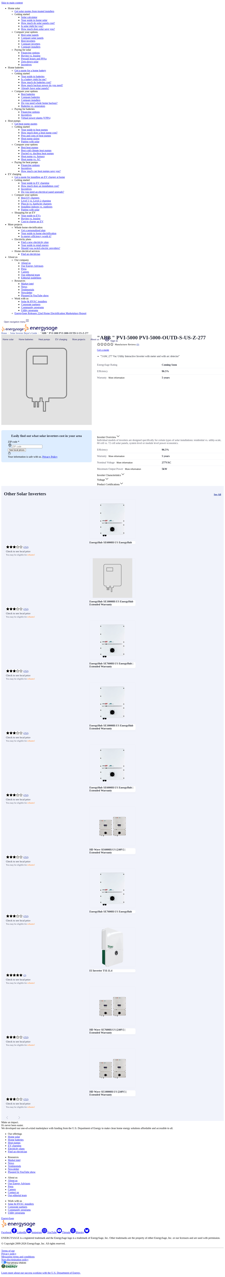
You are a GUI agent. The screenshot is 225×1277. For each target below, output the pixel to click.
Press (24, 268)
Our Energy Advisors (32, 266)
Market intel (27, 283)
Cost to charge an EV (32, 221)
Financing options (30, 52)
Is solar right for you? (32, 26)
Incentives (26, 64)
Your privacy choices (16, 1263)
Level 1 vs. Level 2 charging (36, 200)
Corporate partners (30, 304)
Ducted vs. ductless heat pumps (37, 153)
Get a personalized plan (33, 230)
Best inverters (28, 40)
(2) (24, 975)
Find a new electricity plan (35, 242)
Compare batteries (30, 97)
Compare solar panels (32, 38)
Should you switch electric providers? (40, 248)
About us (26, 263)
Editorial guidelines (31, 277)
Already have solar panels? (35, 88)
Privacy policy (8, 1253)
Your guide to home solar (34, 20)
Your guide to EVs (31, 215)
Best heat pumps (29, 147)
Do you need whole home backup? (39, 103)
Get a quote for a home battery (30, 70)
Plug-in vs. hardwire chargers (36, 203)
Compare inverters (30, 43)
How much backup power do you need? (42, 85)
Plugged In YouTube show (35, 295)
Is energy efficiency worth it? (36, 236)
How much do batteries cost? (36, 82)
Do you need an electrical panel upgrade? (42, 191)
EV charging (61, 339)
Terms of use (8, 1250)
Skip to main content (12, 2)
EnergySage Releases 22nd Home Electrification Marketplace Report (50, 313)
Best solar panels (30, 35)
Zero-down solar (29, 61)
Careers (25, 271)
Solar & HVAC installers (34, 301)
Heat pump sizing (30, 138)
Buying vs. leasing (30, 55)
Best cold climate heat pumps (36, 150)
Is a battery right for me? (33, 79)
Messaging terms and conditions (18, 1256)
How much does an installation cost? (40, 186)
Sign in (114, 340)
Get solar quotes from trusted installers (34, 11)
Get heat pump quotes (25, 123)
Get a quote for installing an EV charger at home (39, 177)
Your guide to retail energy (35, 245)
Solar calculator (29, 17)
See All (217, 494)
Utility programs (29, 310)
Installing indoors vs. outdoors (36, 206)
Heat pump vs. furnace (33, 156)
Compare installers (30, 46)
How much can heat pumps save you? (41, 171)
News (24, 286)
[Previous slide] (7, 1117)
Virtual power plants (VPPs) (35, 117)
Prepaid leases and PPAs (34, 58)
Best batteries (28, 94)
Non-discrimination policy (14, 1259)
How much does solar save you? (38, 29)
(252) (25, 547)
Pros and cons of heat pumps (36, 135)
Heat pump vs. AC (31, 159)
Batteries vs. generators (33, 106)
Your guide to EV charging (35, 183)
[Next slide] (19, 1117)
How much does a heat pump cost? (39, 132)
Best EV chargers (30, 197)
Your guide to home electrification (38, 233)
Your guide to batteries (32, 76)
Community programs (32, 307)
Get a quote (103, 350)
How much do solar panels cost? (38, 23)
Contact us (13, 1192)
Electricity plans (16, 1148)
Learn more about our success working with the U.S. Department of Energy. (41, 1272)
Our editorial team (30, 274)
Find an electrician (30, 254)
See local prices (17, 450)
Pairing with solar (30, 141)
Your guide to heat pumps (34, 129)
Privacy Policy (49, 456)
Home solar (8, 339)
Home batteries (26, 339)
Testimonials (27, 289)
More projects (78, 339)
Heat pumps (44, 339)
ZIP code (13, 441)
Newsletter (26, 292)
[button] (108, 437)
